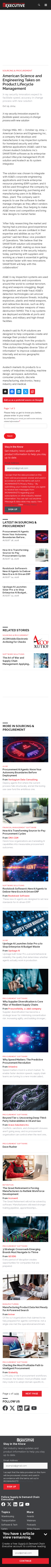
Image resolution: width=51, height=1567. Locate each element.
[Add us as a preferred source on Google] (32, 391)
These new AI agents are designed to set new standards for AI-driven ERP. (25, 900)
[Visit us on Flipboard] (27, 1408)
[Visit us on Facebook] (5, 1408)
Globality (13, 1372)
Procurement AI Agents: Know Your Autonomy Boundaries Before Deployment (16, 534)
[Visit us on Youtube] (34, 1408)
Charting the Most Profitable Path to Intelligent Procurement (23, 1367)
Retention (8, 1185)
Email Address (12, 463)
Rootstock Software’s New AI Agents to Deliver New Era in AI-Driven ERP (17, 571)
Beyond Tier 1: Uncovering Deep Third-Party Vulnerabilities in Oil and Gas (25, 1119)
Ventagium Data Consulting (23, 779)
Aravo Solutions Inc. (18, 1125)
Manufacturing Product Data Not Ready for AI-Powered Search (25, 1309)
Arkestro (12, 1067)
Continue (25, 1561)
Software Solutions (13, 654)
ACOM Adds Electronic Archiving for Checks (15, 640)
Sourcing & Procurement (17, 71)
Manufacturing (11, 1304)
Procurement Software (15, 998)
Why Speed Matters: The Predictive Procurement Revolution (23, 1061)
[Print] (5, 391)
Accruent (13, 1198)
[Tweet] (25, 391)
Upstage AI (14, 950)
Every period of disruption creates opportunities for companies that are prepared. (21, 1262)
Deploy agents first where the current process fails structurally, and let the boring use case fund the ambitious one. (24, 786)
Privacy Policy (30, 504)
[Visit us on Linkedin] (19, 1408)
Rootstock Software (19, 896)
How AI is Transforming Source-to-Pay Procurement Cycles (16, 553)
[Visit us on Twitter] (12, 1408)
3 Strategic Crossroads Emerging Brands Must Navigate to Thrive (21, 1251)
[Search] (39, 5)
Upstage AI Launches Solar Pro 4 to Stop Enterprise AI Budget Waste (15, 589)
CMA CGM (13, 838)
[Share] (12, 391)
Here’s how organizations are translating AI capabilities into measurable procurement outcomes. (24, 844)
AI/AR (5, 766)
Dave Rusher (10, 1146)
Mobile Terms (11, 504)
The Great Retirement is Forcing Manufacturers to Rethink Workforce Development (23, 1191)
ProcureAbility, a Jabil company (24, 1009)
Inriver (11, 1314)
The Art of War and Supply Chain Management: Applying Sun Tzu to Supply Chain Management (16, 661)
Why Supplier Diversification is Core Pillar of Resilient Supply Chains (23, 1003)
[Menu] (45, 5)
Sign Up (12, 509)
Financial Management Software (19, 827)
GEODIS (12, 1256)
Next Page (32, 1393)
